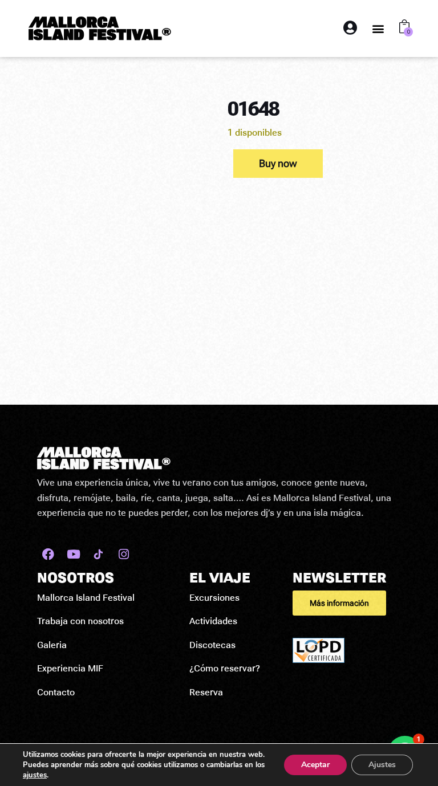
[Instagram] (123, 554)
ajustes (35, 775)
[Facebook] (48, 554)
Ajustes (382, 764)
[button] (378, 28)
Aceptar (315, 764)
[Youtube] (73, 554)
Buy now (278, 163)
